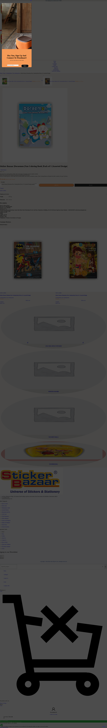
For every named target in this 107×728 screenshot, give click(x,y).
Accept (103, 726)
